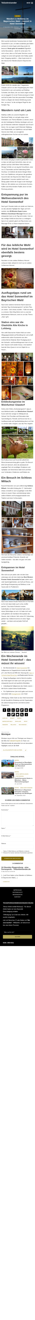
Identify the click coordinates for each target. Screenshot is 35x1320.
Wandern (5, 724)
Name (3, 828)
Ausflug (4, 718)
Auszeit (12, 718)
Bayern (18, 16)
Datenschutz (18, 892)
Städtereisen (20, 776)
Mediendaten (17, 894)
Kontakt (17, 897)
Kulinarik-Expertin (15, 741)
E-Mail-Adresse (6, 836)
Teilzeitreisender (9, 3)
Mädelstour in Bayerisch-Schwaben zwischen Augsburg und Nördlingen (23, 791)
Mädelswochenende (26, 787)
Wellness (13, 724)
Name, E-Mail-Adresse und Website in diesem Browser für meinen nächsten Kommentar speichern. (18, 852)
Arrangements (16, 694)
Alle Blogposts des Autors (12, 750)
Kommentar (5, 810)
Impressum (17, 890)
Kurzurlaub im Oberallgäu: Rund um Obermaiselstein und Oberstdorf (23, 764)
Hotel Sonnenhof (22, 668)
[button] (4, 710)
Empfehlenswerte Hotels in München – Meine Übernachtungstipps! (23, 780)
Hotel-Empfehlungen (22, 774)
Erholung (18, 721)
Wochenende (23, 724)
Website (3, 843)
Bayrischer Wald (7, 721)
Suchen (17, 936)
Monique (16, 27)
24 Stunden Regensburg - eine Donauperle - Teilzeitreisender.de (16, 868)
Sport (26, 721)
